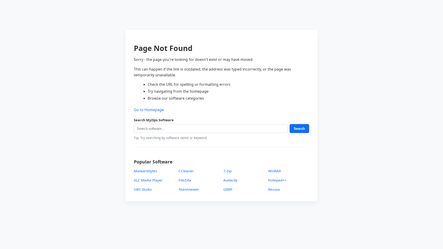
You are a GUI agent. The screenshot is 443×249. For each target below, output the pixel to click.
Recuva (274, 189)
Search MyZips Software (154, 120)
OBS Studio (143, 189)
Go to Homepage (149, 109)
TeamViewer (189, 189)
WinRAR (274, 171)
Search (299, 128)
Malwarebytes (145, 171)
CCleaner (186, 171)
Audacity (230, 180)
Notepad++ (277, 180)
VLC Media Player (148, 180)
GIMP (227, 189)
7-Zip (227, 171)
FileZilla (185, 180)
